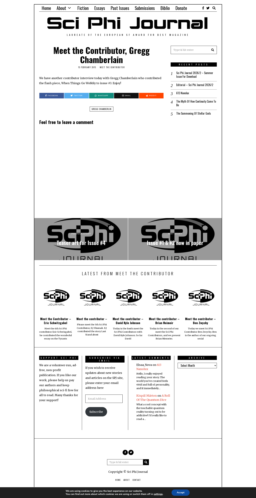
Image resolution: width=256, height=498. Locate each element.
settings (158, 494)
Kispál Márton (146, 395)
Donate (181, 8)
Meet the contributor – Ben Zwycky (200, 320)
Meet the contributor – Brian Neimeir (164, 320)
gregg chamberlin (101, 108)
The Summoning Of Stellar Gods (193, 113)
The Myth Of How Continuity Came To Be (196, 103)
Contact (137, 480)
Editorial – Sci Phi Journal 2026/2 (194, 85)
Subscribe (96, 411)
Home (46, 8)
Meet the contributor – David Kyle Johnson (128, 320)
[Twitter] (207, 8)
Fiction (83, 8)
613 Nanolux (182, 93)
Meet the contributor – (91, 318)
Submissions (145, 8)
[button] (212, 50)
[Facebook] (203, 8)
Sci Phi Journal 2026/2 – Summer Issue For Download (194, 74)
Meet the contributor (112, 67)
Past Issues (120, 8)
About (61, 8)
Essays (99, 8)
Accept (180, 492)
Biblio (165, 8)
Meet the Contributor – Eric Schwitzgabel (55, 320)
